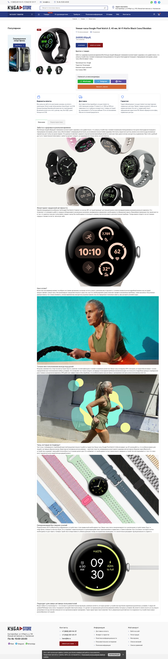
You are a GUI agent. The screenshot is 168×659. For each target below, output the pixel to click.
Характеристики (56, 122)
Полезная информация (103, 645)
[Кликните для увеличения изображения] (54, 46)
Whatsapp (87, 81)
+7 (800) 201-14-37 (17, 2)
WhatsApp (31, 644)
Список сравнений (136, 645)
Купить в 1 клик (95, 45)
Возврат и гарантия (102, 635)
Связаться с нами (68, 643)
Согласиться (114, 654)
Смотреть (18, 45)
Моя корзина (134, 638)
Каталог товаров (16, 14)
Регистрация (134, 635)
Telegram (103, 81)
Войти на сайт (135, 631)
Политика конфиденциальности (106, 638)
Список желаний (135, 642)
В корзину (81, 45)
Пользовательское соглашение (106, 642)
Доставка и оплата (102, 631)
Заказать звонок (102, 87)
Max (119, 81)
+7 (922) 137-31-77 (30, 2)
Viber (12, 644)
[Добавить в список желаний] (82, 32)
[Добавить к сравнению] (95, 32)
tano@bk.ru (46, 2)
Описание (41, 122)
